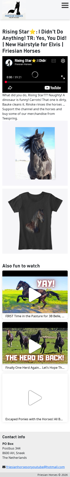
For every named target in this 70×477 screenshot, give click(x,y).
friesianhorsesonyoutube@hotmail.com (35, 467)
